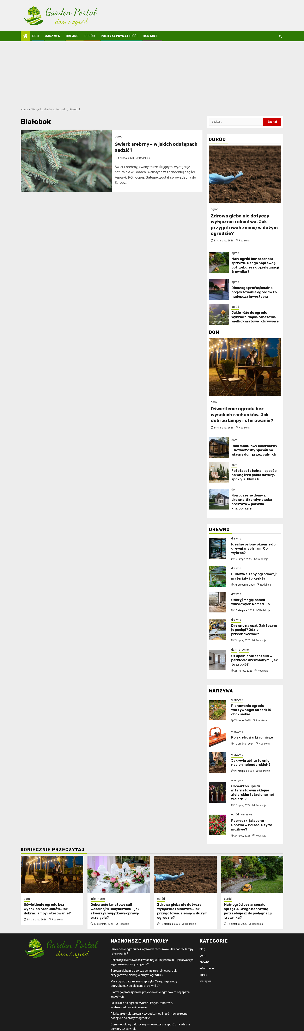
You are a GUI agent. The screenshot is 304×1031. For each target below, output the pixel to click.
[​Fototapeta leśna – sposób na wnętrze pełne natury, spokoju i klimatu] (219, 472)
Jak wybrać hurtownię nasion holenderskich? (250, 763)
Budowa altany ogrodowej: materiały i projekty (254, 576)
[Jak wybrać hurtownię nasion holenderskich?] (217, 762)
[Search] (280, 36)
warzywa (52, 36)
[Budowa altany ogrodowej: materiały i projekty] (217, 576)
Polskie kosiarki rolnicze (252, 737)
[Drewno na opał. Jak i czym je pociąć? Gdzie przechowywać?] (217, 629)
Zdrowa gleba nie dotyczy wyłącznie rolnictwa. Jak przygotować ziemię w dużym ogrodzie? (244, 224)
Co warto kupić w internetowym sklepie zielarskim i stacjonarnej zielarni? (252, 792)
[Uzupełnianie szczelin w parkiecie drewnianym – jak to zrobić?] (217, 660)
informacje (98, 898)
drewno (72, 36)
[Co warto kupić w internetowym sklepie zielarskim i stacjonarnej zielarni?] (217, 792)
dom (35, 36)
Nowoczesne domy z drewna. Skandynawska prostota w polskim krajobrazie (251, 501)
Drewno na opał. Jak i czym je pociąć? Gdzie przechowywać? (254, 630)
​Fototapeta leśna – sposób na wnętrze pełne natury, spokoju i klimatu (253, 475)
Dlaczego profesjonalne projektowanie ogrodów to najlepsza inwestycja (254, 292)
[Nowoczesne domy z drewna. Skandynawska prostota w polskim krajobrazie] (219, 499)
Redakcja (144, 158)
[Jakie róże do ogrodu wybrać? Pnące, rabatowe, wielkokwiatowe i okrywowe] (219, 314)
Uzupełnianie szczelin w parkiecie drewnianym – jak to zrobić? (254, 660)
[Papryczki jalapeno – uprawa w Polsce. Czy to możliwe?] (217, 825)
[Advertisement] (152, 72)
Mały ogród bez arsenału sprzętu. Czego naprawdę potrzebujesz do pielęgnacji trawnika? (255, 265)
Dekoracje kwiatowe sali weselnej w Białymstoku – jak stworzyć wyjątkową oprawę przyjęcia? (115, 911)
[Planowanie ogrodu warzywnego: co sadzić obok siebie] (217, 710)
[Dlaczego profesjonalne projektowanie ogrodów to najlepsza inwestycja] (219, 289)
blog (202, 949)
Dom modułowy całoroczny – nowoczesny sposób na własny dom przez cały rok (254, 450)
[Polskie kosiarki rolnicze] (217, 737)
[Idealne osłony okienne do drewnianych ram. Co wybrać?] (217, 548)
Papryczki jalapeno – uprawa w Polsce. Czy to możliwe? (251, 825)
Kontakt (150, 36)
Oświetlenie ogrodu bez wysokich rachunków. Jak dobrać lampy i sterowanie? (242, 414)
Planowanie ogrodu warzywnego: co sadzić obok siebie (251, 710)
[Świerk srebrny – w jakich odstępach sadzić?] (66, 161)
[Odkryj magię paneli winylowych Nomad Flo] (217, 602)
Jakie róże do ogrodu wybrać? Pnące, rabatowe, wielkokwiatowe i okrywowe (255, 317)
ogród (89, 36)
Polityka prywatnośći (119, 36)
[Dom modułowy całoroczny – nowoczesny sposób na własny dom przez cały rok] (219, 447)
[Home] (25, 36)
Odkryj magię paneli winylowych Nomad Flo (250, 602)
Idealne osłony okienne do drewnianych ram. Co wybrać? (253, 548)
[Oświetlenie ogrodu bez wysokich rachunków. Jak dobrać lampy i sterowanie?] (245, 367)
